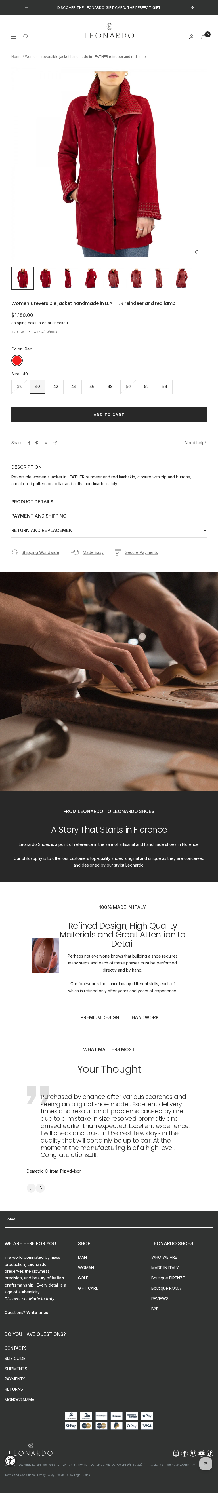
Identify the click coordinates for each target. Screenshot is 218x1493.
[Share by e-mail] (55, 443)
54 (164, 386)
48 (110, 386)
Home (16, 56)
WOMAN (86, 1267)
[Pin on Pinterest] (36, 443)
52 (146, 386)
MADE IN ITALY (165, 1267)
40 (37, 386)
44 (73, 386)
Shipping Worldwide (40, 552)
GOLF (83, 1278)
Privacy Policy (44, 1475)
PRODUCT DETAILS (32, 501)
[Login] (191, 36)
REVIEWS (160, 1298)
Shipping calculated (29, 322)
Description (26, 467)
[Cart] (204, 36)
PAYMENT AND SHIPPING (38, 516)
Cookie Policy (64, 1475)
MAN (82, 1257)
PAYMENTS (15, 1378)
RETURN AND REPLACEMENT (43, 530)
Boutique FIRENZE (168, 1278)
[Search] (25, 36)
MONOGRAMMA (19, 1399)
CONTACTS (16, 1348)
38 (19, 386)
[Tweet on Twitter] (45, 443)
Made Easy (93, 552)
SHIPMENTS (16, 1368)
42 (55, 386)
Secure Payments (141, 552)
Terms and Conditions (20, 1475)
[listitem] (176, 1453)
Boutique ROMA (166, 1288)
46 (92, 386)
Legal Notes (82, 1475)
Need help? (196, 442)
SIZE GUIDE (15, 1358)
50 (128, 386)
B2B (155, 1308)
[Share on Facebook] (29, 443)
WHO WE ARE (164, 1257)
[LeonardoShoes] (31, 1449)
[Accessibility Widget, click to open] (10, 1460)
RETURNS (14, 1389)
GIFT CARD (88, 1288)
